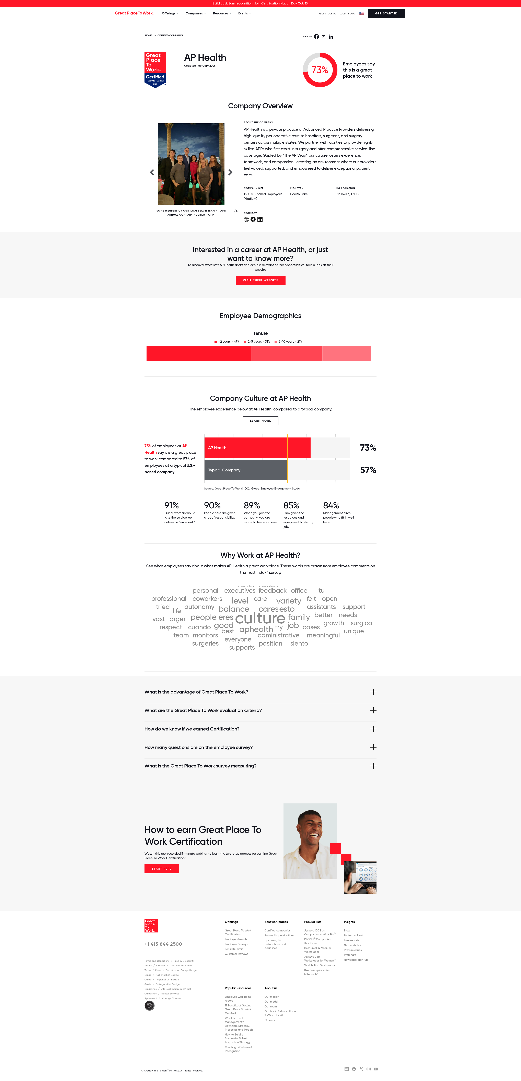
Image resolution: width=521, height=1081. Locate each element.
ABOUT (322, 14)
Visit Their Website (260, 280)
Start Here (162, 868)
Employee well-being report (238, 998)
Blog (347, 930)
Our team (271, 1006)
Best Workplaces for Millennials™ (317, 972)
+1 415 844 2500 (163, 944)
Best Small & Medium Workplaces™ (317, 949)
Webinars (350, 954)
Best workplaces (276, 922)
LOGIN (343, 14)
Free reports (351, 940)
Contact (333, 14)
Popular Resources (238, 988)
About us (271, 988)
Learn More (260, 420)
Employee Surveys (236, 944)
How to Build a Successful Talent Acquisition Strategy (237, 1038)
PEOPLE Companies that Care (317, 941)
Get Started (386, 13)
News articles (352, 945)
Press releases (353, 950)
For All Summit (234, 949)
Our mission (272, 996)
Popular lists (312, 922)
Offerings (231, 922)
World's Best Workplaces (319, 965)
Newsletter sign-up (356, 959)
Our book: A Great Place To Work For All (280, 1013)
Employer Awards (236, 939)
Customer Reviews (236, 953)
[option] (191, 172)
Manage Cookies (171, 998)
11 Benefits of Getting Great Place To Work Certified (238, 1009)
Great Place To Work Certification (238, 932)
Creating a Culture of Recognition (238, 1049)
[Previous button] (152, 172)
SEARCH (352, 14)
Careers (160, 965)
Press (158, 970)
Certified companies (277, 930)
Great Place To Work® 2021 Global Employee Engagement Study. (257, 488)
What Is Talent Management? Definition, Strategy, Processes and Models (239, 1023)
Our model (271, 1001)
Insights (349, 922)
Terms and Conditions (157, 960)
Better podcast (353, 935)
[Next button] (231, 172)
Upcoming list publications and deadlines (275, 944)
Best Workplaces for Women (319, 958)
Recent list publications (279, 935)
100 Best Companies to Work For (320, 932)
